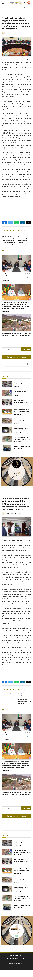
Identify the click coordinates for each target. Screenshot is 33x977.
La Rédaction (25, 961)
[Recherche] (24, 3)
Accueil (5, 8)
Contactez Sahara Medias (16, 964)
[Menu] (3, 3)
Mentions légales (15, 956)
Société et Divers (26, 8)
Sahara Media (9, 33)
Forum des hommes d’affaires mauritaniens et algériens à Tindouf (9, 695)
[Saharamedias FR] (16, 3)
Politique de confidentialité (16, 958)
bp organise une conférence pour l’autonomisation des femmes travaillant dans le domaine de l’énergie (24, 238)
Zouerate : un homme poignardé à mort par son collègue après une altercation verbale (16, 334)
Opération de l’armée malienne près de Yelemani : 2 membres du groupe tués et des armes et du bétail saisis (22, 394)
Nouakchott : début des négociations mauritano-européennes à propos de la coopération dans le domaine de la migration (24, 698)
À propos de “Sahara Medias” (11, 961)
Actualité (14, 8)
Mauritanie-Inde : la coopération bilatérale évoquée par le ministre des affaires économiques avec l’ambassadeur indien (16, 276)
